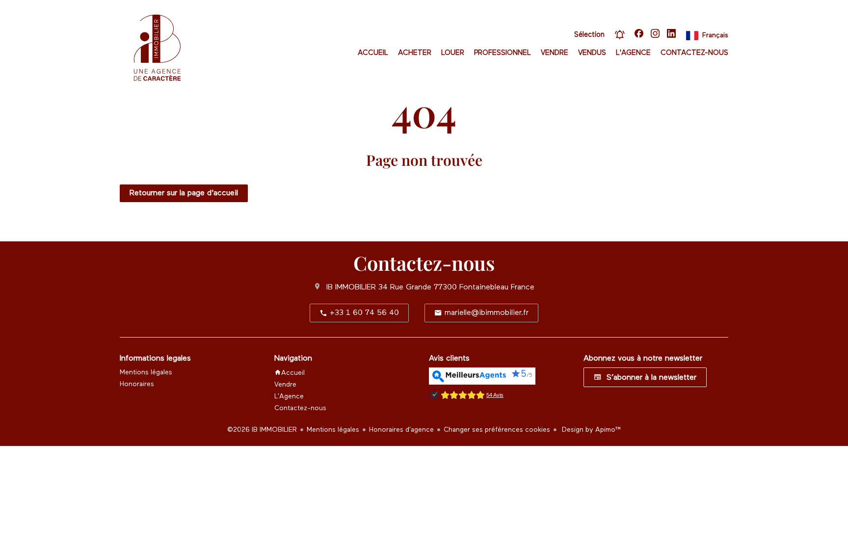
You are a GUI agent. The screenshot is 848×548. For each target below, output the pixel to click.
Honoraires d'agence (401, 429)
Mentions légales (333, 429)
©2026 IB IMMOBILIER (262, 429)
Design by (590, 429)
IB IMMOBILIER (351, 287)
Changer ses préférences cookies (497, 429)
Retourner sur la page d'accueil (184, 193)
